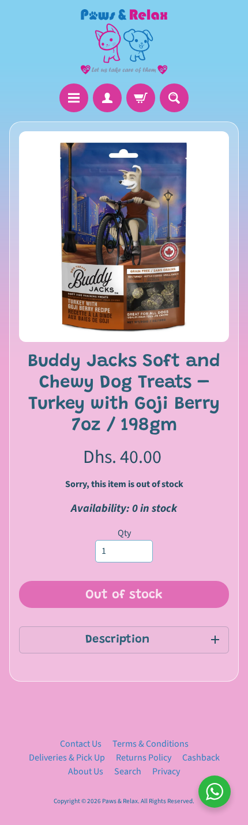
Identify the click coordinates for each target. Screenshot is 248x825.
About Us (85, 771)
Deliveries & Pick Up (67, 757)
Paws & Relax (120, 801)
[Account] (107, 97)
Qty (124, 533)
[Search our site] (174, 97)
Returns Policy (143, 757)
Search (127, 771)
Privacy (166, 771)
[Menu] (73, 97)
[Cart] (140, 97)
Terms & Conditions (150, 743)
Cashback (201, 757)
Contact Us (81, 743)
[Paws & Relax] (124, 41)
